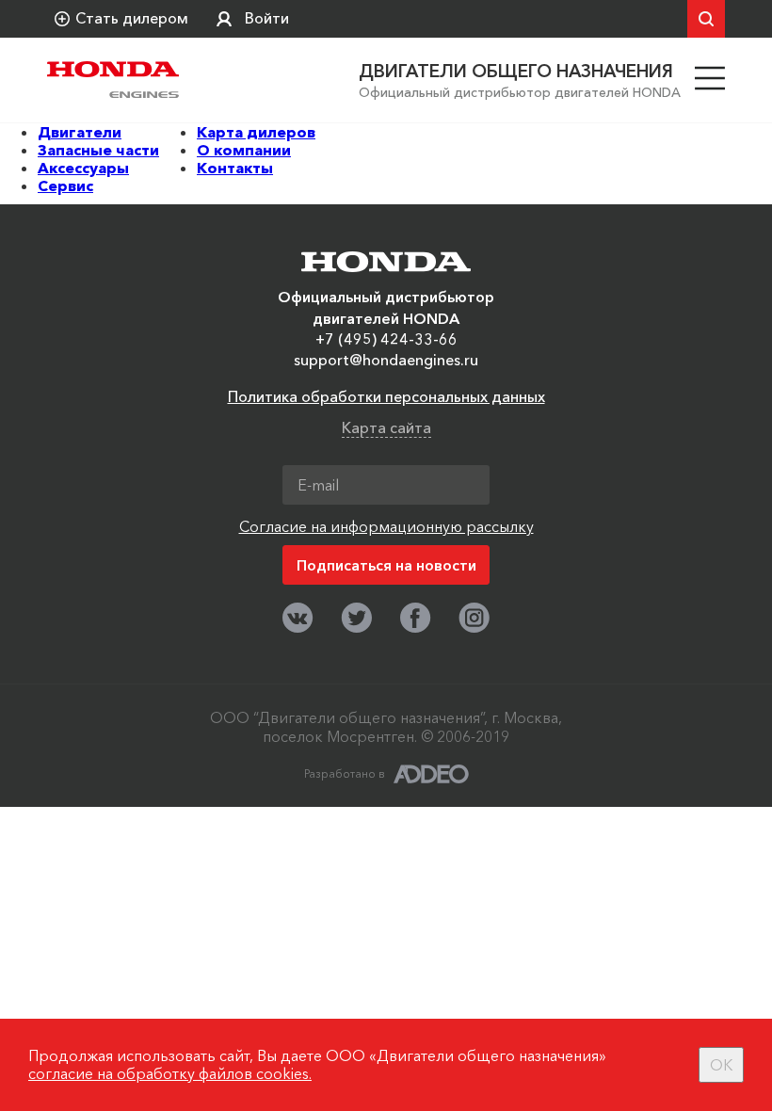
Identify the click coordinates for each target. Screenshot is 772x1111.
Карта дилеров (256, 131)
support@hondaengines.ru (386, 359)
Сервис (65, 185)
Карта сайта (386, 427)
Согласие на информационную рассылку (386, 526)
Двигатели (79, 131)
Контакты (235, 167)
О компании (244, 149)
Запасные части (98, 149)
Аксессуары (83, 167)
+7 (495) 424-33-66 (386, 339)
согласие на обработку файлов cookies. (170, 1073)
